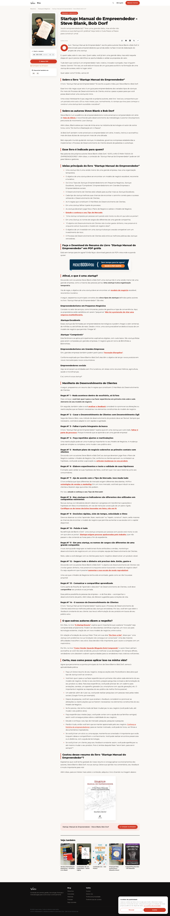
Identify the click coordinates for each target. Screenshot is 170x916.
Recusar (131, 910)
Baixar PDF (44, 61)
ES (37, 73)
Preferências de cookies (93, 899)
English (120, 3)
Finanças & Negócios (44, 8)
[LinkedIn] (130, 40)
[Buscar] (113, 3)
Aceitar (154, 910)
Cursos (88, 891)
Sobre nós (89, 894)
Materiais (70, 897)
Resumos (33, 8)
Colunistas (70, 894)
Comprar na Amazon (40, 66)
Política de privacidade (93, 897)
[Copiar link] (138, 40)
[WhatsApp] (122, 40)
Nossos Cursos (132, 3)
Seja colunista (71, 902)
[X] (134, 40)
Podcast (70, 899)
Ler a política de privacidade (152, 905)
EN (33, 73)
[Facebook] (126, 40)
